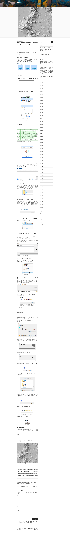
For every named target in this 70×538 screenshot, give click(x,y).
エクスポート (24, 471)
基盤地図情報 (23, 473)
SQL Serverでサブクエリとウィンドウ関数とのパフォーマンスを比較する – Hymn (46, 72)
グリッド (26, 471)
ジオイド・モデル (33, 471)
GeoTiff (28, 469)
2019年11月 (41, 165)
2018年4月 (41, 193)
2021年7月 (41, 139)
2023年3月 (41, 112)
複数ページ (32, 475)
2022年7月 (41, 124)
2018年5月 (41, 192)
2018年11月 (41, 183)
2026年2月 (41, 82)
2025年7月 (41, 88)
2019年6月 (41, 172)
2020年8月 (41, 151)
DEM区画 (24, 469)
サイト (18, 514)
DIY (40, 213)
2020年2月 (41, 160)
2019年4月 (41, 175)
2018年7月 (41, 189)
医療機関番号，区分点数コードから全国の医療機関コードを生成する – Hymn (46, 62)
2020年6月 (41, 154)
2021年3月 (41, 145)
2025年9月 (41, 85)
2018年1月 (41, 198)
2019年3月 (41, 177)
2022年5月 (41, 127)
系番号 (26, 475)
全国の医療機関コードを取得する (44, 54)
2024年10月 (41, 94)
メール (18, 510)
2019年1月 (41, 180)
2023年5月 (41, 109)
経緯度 (28, 475)
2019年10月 (41, 166)
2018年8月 (41, 187)
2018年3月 (41, 195)
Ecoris (25, 469)
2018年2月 (41, 196)
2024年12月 (41, 91)
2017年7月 (41, 207)
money (41, 216)
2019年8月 (41, 169)
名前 (18, 506)
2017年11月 (41, 201)
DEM (21, 469)
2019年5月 (41, 174)
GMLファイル (30, 469)
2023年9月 (41, 103)
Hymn (19, 3)
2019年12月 (41, 163)
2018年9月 (41, 186)
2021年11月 (41, 133)
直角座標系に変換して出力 (21, 475)
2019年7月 (41, 171)
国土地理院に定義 (26, 429)
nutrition (41, 219)
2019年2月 (41, 178)
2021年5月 (41, 142)
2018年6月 (41, 190)
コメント (18, 495)
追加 (33, 475)
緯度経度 (30, 475)
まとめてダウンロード (20, 471)
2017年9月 (41, 204)
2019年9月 (41, 168)
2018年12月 (41, 181)
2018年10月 (41, 184)
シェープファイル (29, 471)
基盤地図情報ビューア (27, 473)
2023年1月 (41, 115)
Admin (22, 41)
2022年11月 (41, 118)
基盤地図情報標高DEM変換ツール (22, 317)
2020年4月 (41, 157)
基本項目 (21, 473)
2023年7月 (41, 106)
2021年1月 (41, 148)
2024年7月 (41, 97)
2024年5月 (41, 100)
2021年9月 (41, 136)
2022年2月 (41, 130)
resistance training (42, 222)
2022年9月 (41, 121)
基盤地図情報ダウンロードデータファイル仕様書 (26, 80)
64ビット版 (20, 469)
